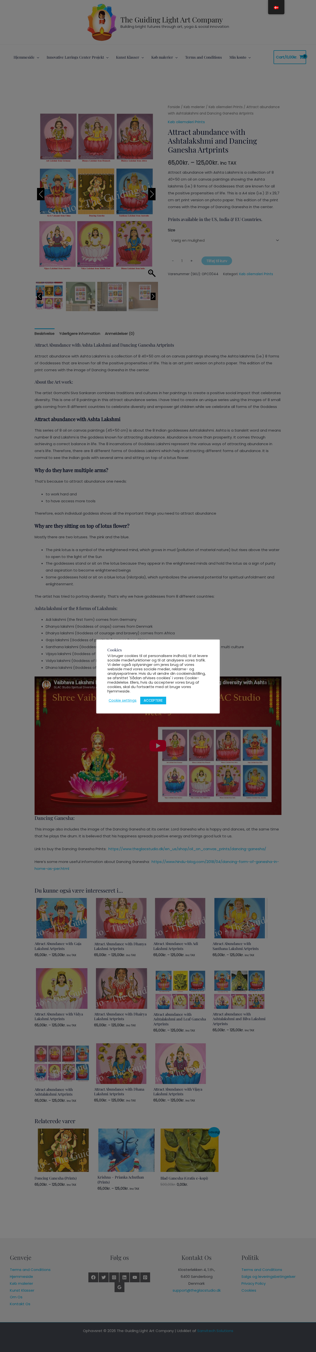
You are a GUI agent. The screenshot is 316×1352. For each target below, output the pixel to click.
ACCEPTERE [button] (153, 700)
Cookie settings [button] (123, 700)
